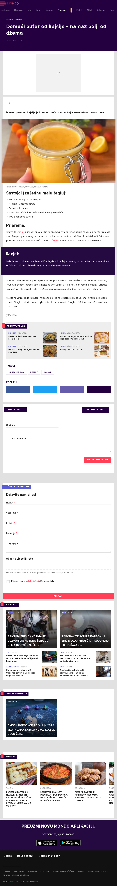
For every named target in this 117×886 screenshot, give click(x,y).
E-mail (10, 523)
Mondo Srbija (25, 856)
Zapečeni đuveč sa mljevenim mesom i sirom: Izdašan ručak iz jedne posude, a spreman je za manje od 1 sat (18, 799)
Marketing (19, 871)
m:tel (12, 881)
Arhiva (81, 871)
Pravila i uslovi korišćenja (16, 875)
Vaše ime (12, 513)
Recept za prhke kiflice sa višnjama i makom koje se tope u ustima (88, 796)
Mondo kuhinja (17, 372)
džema (54, 240)
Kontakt (45, 871)
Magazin (9, 19)
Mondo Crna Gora (49, 856)
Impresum (32, 871)
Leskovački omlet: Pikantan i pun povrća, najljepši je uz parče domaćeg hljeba (53, 796)
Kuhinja (19, 19)
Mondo (8, 856)
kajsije (20, 231)
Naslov (11, 503)
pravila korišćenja (32, 581)
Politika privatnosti (98, 871)
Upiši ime (11, 425)
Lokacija (11, 533)
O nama (6, 871)
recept (34, 372)
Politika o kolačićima (63, 871)
